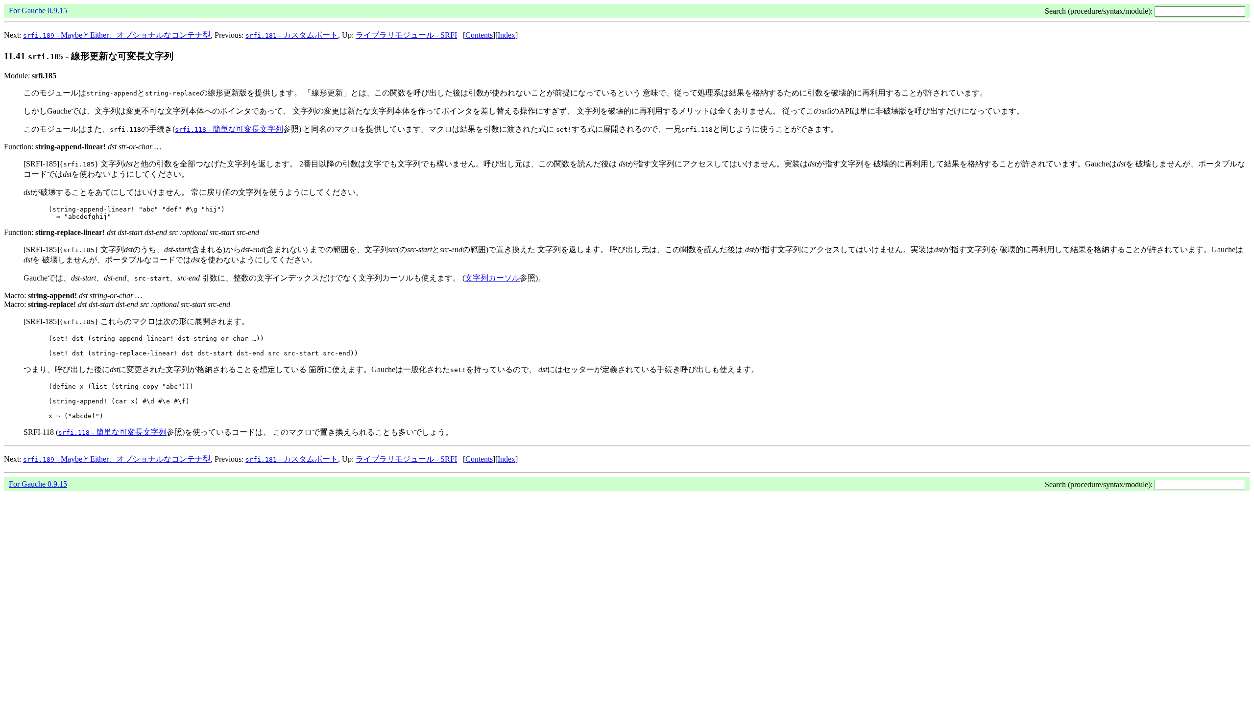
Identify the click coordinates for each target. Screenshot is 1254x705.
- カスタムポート (291, 35)
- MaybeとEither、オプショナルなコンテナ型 (117, 35)
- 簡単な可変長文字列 (229, 129)
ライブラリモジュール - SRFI (406, 35)
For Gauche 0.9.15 (38, 10)
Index (506, 35)
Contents (479, 35)
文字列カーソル (492, 278)
